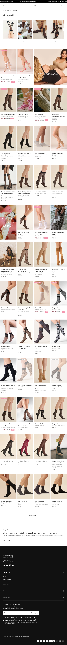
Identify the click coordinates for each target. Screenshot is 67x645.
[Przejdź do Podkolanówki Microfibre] (8, 138)
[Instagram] (7, 565)
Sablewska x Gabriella (9, 582)
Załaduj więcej (33, 515)
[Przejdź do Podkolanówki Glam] (42, 446)
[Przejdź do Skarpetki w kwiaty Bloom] (59, 138)
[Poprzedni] (2, 29)
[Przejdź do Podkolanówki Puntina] (8, 100)
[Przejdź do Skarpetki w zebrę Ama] (25, 217)
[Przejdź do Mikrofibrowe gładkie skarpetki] (25, 138)
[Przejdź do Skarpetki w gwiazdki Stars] (59, 217)
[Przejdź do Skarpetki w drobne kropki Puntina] (8, 409)
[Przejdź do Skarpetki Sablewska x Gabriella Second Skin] (8, 254)
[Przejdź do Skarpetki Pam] (59, 293)
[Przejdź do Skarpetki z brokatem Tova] (42, 332)
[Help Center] (61, 5)
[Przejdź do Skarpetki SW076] (59, 486)
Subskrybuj (34, 613)
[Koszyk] (64, 5)
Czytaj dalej (6, 540)
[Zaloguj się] (58, 5)
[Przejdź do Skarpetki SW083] (42, 138)
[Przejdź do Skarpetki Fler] (8, 293)
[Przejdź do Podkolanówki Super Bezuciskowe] (42, 254)
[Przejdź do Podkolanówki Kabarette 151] (25, 254)
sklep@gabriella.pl (8, 562)
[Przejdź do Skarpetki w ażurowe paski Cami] (42, 217)
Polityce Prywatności (10, 623)
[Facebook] (10, 565)
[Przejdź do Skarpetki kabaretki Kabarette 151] (25, 409)
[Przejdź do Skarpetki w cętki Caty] (25, 370)
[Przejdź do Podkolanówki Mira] (59, 177)
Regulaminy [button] (6, 597)
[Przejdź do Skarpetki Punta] (25, 100)
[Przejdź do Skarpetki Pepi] (59, 332)
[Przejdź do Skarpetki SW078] (25, 486)
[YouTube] (13, 565)
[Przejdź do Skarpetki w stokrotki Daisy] (8, 61)
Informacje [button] (6, 572)
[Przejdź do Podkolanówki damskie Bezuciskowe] (59, 100)
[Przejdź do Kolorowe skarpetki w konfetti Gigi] (25, 61)
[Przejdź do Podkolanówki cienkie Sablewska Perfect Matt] (8, 177)
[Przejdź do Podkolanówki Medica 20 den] (59, 254)
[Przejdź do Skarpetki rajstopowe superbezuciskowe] (25, 177)
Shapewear (6, 584)
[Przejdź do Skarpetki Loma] (59, 409)
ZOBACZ (40, 78)
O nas (4, 576)
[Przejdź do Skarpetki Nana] (42, 100)
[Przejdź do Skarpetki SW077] (42, 486)
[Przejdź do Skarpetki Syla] (42, 409)
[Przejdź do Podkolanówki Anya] (25, 446)
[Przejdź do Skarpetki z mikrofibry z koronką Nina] (8, 370)
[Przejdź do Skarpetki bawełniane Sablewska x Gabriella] (59, 446)
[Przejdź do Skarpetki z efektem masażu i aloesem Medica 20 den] (42, 370)
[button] (3, 5)
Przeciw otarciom (7, 579)
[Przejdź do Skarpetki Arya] (59, 370)
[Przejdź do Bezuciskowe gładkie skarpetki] (25, 293)
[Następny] (64, 29)
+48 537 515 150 (7, 560)
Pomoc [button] (5, 591)
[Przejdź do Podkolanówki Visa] (8, 446)
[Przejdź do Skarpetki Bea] (8, 332)
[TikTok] (4, 565)
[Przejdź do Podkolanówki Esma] (42, 177)
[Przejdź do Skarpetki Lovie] (42, 293)
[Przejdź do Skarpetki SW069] (8, 486)
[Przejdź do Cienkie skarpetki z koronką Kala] (25, 332)
